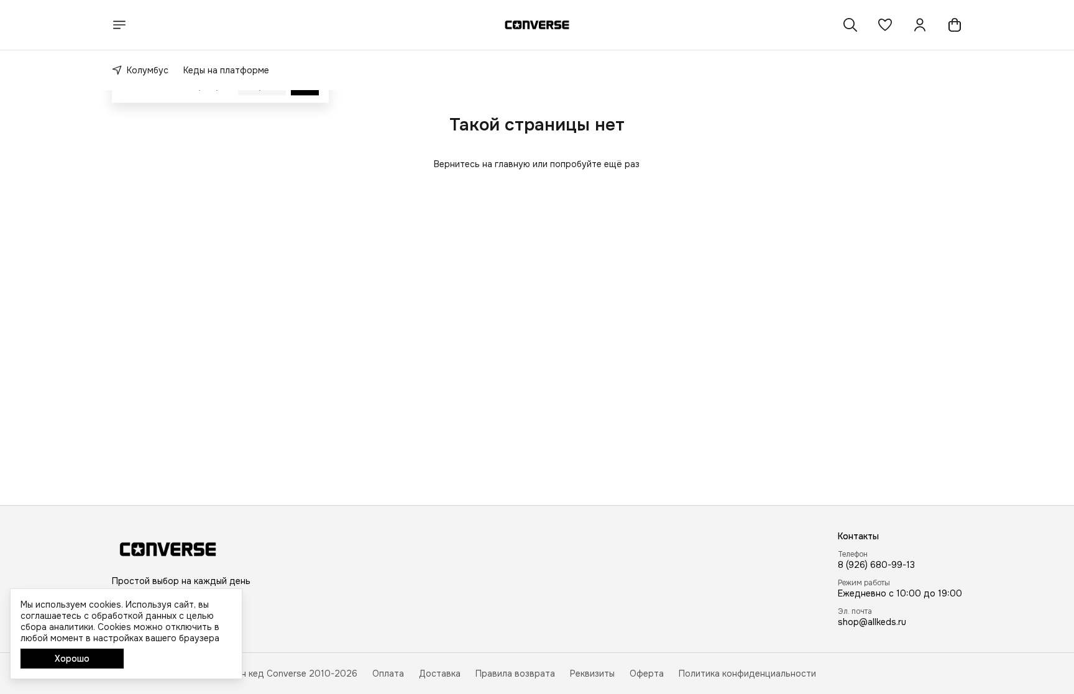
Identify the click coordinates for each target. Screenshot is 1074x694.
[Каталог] (119, 24)
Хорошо (72, 658)
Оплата (388, 673)
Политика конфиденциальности (747, 673)
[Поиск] (850, 24)
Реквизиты (592, 673)
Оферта (647, 673)
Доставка (440, 673)
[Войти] (919, 24)
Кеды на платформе (226, 70)
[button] (885, 24)
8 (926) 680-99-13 (876, 564)
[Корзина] (954, 24)
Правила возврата (515, 673)
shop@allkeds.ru (872, 622)
